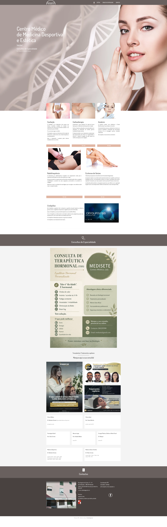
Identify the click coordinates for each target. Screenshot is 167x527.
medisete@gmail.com (85, 490)
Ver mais (58, 145)
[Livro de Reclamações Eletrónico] (79, 501)
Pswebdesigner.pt (90, 517)
